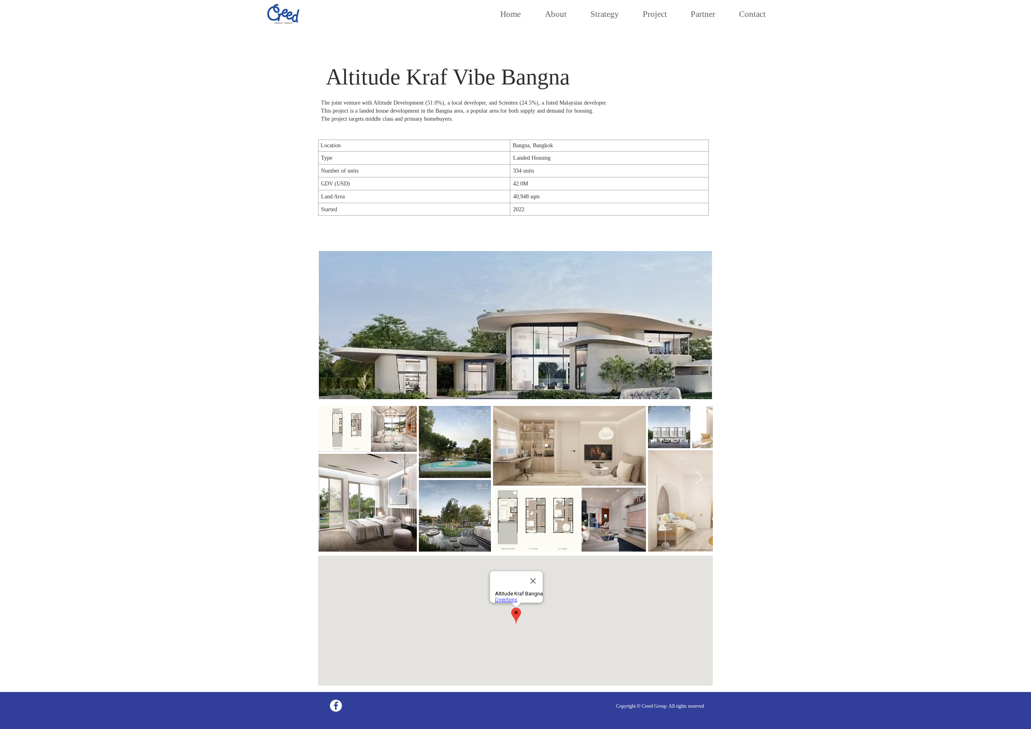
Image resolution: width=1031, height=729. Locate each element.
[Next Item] (699, 478)
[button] (515, 325)
